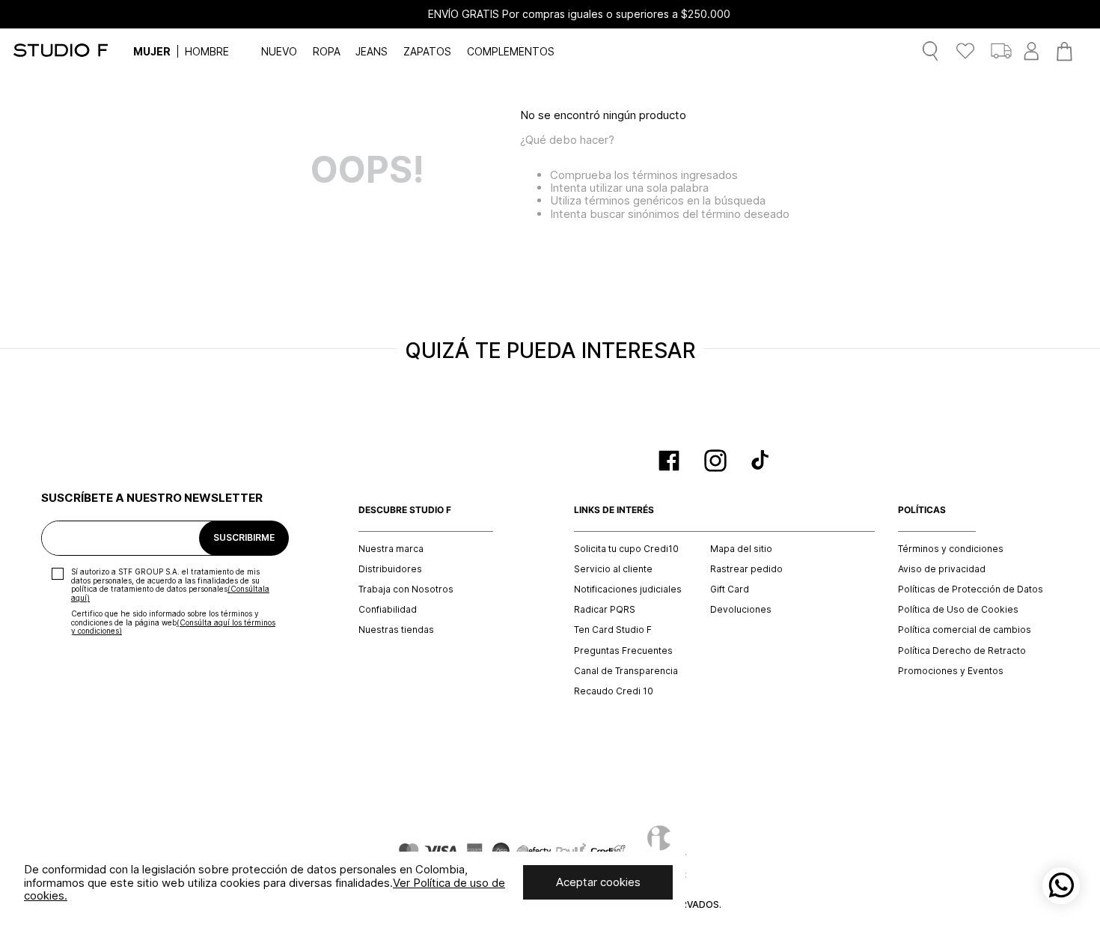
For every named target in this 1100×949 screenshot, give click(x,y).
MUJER (152, 51)
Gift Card (729, 589)
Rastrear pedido (746, 569)
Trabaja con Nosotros (405, 589)
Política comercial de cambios (964, 630)
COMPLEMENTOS (510, 51)
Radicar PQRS (604, 609)
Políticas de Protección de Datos (970, 589)
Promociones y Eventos (950, 671)
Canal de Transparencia (626, 671)
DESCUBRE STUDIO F (404, 510)
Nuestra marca (391, 549)
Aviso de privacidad (942, 569)
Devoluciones (740, 609)
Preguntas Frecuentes (623, 651)
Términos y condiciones (950, 549)
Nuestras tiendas (396, 630)
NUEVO (279, 51)
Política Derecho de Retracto (962, 651)
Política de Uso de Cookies (958, 609)
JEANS (371, 51)
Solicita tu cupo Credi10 (626, 549)
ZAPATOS (427, 51)
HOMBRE (207, 51)
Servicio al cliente (613, 569)
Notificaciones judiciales (628, 589)
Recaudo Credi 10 (613, 691)
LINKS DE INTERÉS (614, 510)
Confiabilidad (387, 609)
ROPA (326, 51)
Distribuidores (390, 569)
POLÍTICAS (922, 510)
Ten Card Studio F (613, 630)
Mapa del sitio (741, 549)
